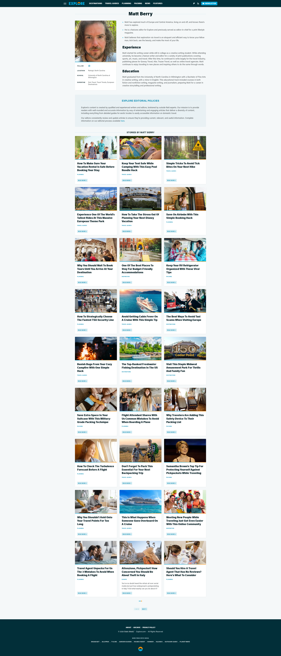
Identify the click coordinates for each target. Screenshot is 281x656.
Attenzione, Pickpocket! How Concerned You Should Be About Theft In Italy (139, 572)
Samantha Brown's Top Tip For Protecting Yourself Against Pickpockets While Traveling (184, 470)
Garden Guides (125, 642)
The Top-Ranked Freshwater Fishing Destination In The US (140, 366)
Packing (138, 3)
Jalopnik (105, 642)
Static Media (129, 631)
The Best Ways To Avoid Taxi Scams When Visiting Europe (183, 318)
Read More (82, 180)
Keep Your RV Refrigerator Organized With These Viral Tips (183, 269)
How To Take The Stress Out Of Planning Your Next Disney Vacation (140, 218)
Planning (126, 3)
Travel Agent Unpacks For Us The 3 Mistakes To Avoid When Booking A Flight (95, 572)
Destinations (95, 3)
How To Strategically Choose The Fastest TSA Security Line (95, 318)
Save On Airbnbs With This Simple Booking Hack (182, 216)
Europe (124, 579)
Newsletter (210, 3)
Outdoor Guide (171, 642)
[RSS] (198, 3)
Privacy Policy (148, 627)
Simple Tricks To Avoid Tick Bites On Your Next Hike (183, 165)
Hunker (150, 642)
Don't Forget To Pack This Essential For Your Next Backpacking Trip (137, 470)
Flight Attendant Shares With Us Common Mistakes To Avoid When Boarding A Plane (140, 419)
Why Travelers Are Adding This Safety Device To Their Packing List (185, 419)
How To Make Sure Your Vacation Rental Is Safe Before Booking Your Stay (95, 167)
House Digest (139, 642)
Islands (159, 642)
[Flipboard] (194, 3)
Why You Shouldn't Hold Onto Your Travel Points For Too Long (94, 521)
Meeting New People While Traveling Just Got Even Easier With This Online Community (184, 521)
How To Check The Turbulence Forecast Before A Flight (95, 468)
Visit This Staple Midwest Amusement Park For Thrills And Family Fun (183, 368)
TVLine (114, 642)
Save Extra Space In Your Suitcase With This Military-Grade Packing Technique (94, 419)
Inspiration (126, 276)
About (128, 627)
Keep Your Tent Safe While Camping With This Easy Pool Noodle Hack (139, 167)
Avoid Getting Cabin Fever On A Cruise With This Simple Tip (140, 318)
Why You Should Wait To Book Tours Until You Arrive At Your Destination (95, 269)
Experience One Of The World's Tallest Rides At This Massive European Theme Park (96, 218)
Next (144, 609)
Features (157, 3)
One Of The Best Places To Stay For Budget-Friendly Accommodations (137, 269)
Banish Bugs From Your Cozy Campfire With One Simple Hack (94, 368)
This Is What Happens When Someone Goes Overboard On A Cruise (140, 521)
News (147, 3)
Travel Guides (112, 3)
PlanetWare (185, 642)
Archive (136, 627)
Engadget (95, 642)
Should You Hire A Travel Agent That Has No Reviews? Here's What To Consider (183, 572)
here (122, 120)
